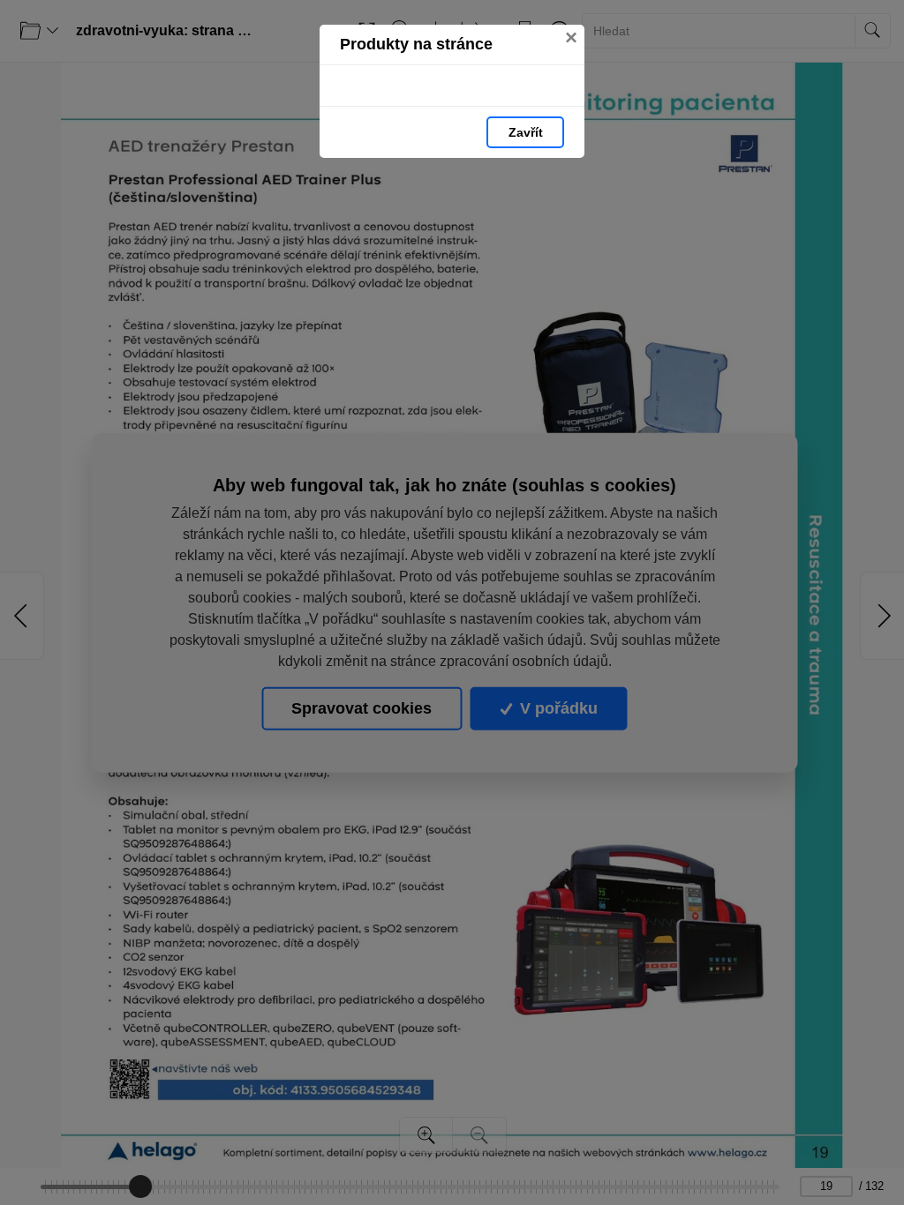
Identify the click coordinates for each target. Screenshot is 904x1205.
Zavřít (525, 132)
